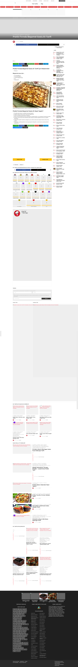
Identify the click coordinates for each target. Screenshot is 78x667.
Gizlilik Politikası (16, 661)
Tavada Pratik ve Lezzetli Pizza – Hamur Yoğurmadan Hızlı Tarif (60, 84)
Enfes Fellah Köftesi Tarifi (60, 160)
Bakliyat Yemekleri (9, 6)
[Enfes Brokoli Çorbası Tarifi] (54, 122)
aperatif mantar (34, 567)
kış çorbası (48, 540)
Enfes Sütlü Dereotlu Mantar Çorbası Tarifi (59, 132)
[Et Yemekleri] (14, 422)
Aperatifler (3, 6)
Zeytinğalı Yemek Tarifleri (18, 647)
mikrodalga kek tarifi (43, 571)
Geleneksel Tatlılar (34, 643)
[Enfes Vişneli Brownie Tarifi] (54, 104)
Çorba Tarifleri (30, 6)
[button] (55, 1)
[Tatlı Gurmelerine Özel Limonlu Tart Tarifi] (54, 96)
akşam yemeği (28, 538)
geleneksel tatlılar (17, 619)
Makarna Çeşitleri (25, 629)
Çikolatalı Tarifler (21, 566)
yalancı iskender (34, 483)
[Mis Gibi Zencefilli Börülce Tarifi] (54, 184)
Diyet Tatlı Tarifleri (34, 633)
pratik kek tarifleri (16, 570)
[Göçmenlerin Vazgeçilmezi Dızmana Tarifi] (54, 93)
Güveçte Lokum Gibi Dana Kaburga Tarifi (18, 438)
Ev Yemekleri (38, 444)
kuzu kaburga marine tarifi (36, 446)
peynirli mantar (28, 571)
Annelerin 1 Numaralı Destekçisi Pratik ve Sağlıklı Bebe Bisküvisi (60, 89)
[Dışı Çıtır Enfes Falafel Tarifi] (54, 166)
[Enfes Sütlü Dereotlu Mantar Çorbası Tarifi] (54, 131)
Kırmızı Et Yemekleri (25, 34)
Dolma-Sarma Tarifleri (53, 6)
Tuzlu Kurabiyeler (43, 650)
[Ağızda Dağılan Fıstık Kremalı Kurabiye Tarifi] (54, 156)
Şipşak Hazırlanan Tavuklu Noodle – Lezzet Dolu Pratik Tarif (40, 469)
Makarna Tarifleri (17, 629)
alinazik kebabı (28, 432)
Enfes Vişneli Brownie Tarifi (59, 104)
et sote (22, 614)
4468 (55, 50)
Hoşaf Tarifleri (33, 649)
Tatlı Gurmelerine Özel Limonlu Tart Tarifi (60, 96)
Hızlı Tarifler (16, 622)
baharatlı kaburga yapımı (36, 445)
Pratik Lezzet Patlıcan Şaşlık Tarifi (45, 434)
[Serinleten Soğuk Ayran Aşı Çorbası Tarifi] (54, 176)
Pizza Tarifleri (42, 626)
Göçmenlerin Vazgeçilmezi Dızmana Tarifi (59, 93)
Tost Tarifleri (42, 647)
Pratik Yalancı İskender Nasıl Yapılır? (19, 418)
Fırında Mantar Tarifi (29, 569)
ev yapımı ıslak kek (15, 569)
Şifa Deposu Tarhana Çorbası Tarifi (60, 120)
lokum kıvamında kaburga (45, 446)
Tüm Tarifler (35, 3)
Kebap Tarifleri (33, 653)
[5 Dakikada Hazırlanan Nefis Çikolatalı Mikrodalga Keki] (46, 561)
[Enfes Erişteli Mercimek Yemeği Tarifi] (54, 169)
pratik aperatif (33, 571)
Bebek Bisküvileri (34, 616)
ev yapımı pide (33, 538)
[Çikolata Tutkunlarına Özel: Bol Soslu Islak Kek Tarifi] (19, 561)
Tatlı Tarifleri (19, 206)
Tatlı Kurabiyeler (42, 643)
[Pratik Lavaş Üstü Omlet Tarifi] (54, 113)
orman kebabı (48, 493)
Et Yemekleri (60, 6)
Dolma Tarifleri (16, 614)
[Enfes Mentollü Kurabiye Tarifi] (54, 144)
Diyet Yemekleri (44, 6)
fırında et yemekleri (43, 445)
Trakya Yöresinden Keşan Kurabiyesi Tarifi (60, 147)
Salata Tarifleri (16, 634)
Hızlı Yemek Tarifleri (17, 624)
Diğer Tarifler (37, 6)
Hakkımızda (22, 661)
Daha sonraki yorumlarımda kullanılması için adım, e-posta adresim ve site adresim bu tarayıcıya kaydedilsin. (31, 296)
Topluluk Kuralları (22, 662)
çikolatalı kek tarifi (16, 568)
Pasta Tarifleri (19, 567)
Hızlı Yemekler (36, 189)
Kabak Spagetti (25, 624)
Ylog (42, 3)
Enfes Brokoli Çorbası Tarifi (59, 123)
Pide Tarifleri (34, 537)
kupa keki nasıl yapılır (43, 570)
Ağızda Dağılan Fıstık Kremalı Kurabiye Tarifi (59, 156)
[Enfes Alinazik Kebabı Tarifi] (32, 426)
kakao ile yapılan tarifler (43, 569)
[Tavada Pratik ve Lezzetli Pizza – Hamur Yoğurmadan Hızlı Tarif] (54, 84)
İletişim (26, 661)
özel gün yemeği (21, 434)
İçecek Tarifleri (41, 189)
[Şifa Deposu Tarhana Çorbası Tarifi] (54, 120)
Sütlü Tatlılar (42, 641)
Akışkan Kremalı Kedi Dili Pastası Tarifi (59, 100)
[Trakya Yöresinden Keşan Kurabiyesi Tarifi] (54, 147)
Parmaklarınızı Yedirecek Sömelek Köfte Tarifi (60, 180)
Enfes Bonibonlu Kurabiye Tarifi (59, 153)
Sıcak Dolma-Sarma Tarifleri (43, 638)
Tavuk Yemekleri (32, 415)
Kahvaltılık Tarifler (48, 189)
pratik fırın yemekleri (42, 447)
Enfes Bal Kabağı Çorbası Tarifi (60, 141)
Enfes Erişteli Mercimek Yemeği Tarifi (60, 169)
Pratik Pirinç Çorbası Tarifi (60, 138)
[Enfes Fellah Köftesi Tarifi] (54, 160)
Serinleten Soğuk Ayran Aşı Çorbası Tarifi (60, 176)
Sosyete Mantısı (16, 637)
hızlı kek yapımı (42, 568)
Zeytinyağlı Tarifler (43, 657)
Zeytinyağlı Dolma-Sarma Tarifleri (43, 655)
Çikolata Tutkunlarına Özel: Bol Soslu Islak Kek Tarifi (18, 574)
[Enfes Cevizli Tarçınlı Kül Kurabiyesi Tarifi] (54, 150)
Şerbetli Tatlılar (42, 636)
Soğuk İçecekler (42, 640)
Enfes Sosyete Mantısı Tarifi (59, 187)
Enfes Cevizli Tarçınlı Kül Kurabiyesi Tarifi (60, 150)
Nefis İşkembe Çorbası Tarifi (59, 129)
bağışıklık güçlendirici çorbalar (44, 538)
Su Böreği (22, 637)
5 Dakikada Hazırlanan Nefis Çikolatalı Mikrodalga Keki (46, 574)
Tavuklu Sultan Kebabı (18, 642)
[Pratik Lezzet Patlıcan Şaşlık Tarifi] (46, 426)
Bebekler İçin (17, 6)
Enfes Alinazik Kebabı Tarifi (32, 433)
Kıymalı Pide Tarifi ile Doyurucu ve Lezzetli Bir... (25, 601)
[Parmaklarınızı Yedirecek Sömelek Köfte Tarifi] (54, 180)
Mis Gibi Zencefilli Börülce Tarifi (60, 184)
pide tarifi (27, 540)
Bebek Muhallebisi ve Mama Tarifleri (34, 618)
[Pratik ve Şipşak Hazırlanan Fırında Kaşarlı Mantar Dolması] (32, 561)
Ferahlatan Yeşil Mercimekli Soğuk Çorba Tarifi (60, 116)
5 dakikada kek (46, 567)
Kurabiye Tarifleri (17, 627)
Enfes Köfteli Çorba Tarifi (60, 126)
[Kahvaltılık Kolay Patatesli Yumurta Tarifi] (54, 110)
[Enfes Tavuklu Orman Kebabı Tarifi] (32, 410)
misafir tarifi (35, 570)
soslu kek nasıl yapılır (16, 571)
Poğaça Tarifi (22, 632)
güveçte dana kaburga (35, 516)
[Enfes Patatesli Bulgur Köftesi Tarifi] (54, 163)
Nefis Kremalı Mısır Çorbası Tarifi (60, 135)
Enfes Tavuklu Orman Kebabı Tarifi (30, 418)
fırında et (21, 164)
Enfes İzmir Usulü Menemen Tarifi (60, 107)
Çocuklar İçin (23, 6)
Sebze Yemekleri (28, 567)
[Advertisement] (32, 52)
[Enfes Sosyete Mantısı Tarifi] (54, 186)
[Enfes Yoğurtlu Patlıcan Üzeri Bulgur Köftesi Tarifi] (54, 173)
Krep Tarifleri (42, 614)
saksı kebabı (49, 504)
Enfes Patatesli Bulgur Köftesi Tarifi (60, 163)
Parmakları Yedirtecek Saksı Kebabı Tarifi (45, 418)
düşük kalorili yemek (29, 568)
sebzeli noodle (41, 465)
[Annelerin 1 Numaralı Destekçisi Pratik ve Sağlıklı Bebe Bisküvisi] (54, 88)
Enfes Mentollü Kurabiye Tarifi (59, 144)
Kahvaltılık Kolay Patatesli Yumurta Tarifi (60, 110)
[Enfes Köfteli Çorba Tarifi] (54, 125)
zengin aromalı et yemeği (16, 436)
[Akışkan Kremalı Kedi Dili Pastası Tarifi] (54, 100)
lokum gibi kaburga (16, 434)
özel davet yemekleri (35, 447)
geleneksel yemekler (43, 540)
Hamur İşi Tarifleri (68, 6)
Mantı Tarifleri (42, 619)
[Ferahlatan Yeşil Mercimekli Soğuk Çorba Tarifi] (54, 116)
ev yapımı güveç (19, 432)
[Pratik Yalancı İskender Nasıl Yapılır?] (19, 410)
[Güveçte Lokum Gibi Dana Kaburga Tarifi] (19, 426)
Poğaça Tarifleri (42, 628)
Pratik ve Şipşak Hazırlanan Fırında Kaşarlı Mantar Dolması (31, 573)
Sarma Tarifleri (42, 633)
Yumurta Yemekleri (33, 206)
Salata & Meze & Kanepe (42, 630)
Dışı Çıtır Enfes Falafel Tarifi (59, 166)
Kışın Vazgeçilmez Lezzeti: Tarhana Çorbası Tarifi (45, 544)
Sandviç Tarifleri (24, 634)
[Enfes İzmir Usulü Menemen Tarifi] (54, 106)
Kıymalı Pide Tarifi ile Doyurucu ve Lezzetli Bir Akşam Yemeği (31, 543)
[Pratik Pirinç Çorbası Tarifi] (54, 138)
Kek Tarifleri (15, 567)
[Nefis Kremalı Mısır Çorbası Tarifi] (54, 135)
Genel (31, 566)
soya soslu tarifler (47, 465)
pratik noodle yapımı (35, 465)
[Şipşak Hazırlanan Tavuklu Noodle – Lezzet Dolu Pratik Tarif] (22, 468)
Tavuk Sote (25, 642)
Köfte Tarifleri (24, 627)
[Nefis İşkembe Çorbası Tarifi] (54, 128)
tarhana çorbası (42, 542)
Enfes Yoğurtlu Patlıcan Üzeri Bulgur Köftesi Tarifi (60, 173)
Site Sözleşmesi (15, 662)
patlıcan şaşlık (46, 432)
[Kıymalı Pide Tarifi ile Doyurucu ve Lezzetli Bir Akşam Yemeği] (32, 532)
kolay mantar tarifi (29, 570)
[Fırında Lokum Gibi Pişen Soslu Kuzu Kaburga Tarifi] (22, 449)
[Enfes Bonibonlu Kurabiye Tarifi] (54, 154)
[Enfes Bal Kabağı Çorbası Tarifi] (54, 141)
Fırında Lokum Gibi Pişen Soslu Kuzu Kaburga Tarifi (41, 450)
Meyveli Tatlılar (42, 620)
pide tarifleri (32, 540)
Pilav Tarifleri (16, 632)
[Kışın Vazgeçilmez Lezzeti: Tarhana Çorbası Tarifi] (46, 532)
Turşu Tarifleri (42, 649)
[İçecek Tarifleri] (41, 406)
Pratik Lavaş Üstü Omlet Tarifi (60, 113)
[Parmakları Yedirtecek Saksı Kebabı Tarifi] (46, 410)
